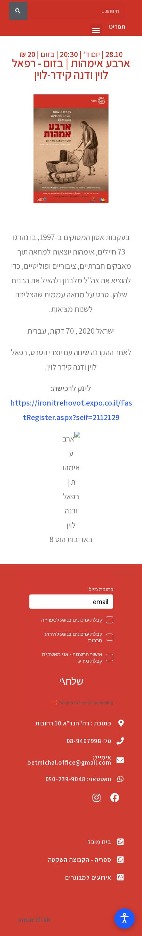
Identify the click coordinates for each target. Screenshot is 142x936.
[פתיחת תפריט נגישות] (124, 918)
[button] (96, 30)
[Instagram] (96, 797)
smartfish (34, 919)
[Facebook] (115, 797)
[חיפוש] (18, 11)
